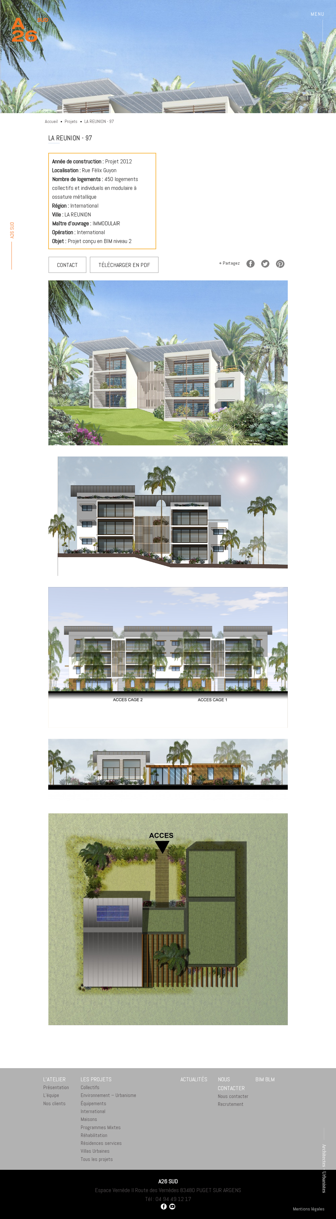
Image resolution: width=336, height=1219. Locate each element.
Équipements (93, 1103)
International (93, 1111)
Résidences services (101, 1143)
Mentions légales (309, 1209)
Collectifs (90, 1087)
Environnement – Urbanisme (108, 1095)
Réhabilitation (94, 1135)
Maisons (89, 1119)
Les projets (96, 1079)
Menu (318, 14)
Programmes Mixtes (101, 1127)
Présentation (56, 1087)
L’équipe (51, 1095)
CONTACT (67, 265)
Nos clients (54, 1103)
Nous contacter (231, 1083)
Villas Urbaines (95, 1151)
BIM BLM (265, 1079)
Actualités (193, 1079)
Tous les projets (97, 1159)
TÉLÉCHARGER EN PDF (124, 265)
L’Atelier (54, 1079)
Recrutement (230, 1104)
